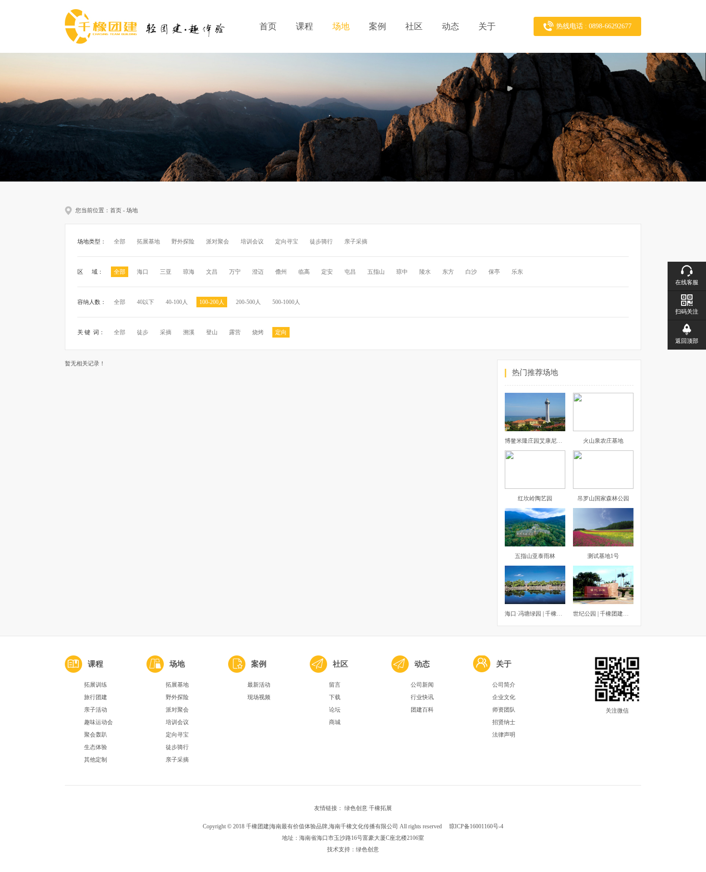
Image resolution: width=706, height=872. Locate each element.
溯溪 (189, 332)
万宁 (235, 271)
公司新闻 (422, 684)
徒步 (142, 332)
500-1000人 (286, 302)
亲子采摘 (355, 241)
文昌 (212, 271)
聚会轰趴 (95, 734)
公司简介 (503, 684)
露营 (235, 332)
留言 (335, 684)
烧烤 (258, 332)
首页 (268, 26)
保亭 (494, 271)
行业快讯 (422, 697)
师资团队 (503, 709)
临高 (304, 271)
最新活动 (258, 684)
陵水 (425, 271)
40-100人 (177, 302)
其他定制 (95, 759)
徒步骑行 (321, 241)
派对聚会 (217, 241)
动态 (450, 26)
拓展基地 (148, 241)
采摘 (165, 332)
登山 (212, 332)
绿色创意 (355, 808)
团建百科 (422, 709)
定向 (281, 332)
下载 (335, 697)
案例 (377, 26)
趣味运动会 (98, 722)
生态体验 (95, 747)
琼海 (189, 271)
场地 (341, 26)
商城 (335, 722)
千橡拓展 (380, 808)
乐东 (517, 271)
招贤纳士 (503, 722)
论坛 (335, 709)
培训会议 (252, 241)
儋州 (281, 271)
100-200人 (211, 302)
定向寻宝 (286, 241)
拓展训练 (95, 684)
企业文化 (503, 697)
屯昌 (350, 271)
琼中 (402, 271)
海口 (142, 271)
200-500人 (248, 302)
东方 (448, 271)
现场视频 (258, 697)
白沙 (471, 271)
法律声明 (503, 734)
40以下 (145, 302)
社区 (414, 26)
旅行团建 (95, 697)
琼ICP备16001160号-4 (476, 826)
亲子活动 (95, 709)
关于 (487, 26)
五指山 (376, 271)
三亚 (165, 271)
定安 (327, 271)
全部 (119, 241)
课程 (304, 26)
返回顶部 (686, 341)
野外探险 (183, 241)
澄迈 (258, 271)
